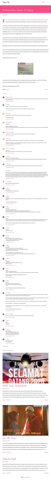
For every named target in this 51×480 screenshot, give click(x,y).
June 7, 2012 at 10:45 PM (10, 153)
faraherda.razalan (9, 132)
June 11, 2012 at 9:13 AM (10, 255)
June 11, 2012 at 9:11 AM (10, 242)
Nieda (7, 156)
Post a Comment (5, 346)
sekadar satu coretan (9, 148)
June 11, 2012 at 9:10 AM (10, 232)
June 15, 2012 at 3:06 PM (10, 335)
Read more (46, 452)
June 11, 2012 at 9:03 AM (10, 203)
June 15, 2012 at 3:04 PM (10, 326)
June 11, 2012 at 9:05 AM (10, 213)
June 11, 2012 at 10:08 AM (10, 317)
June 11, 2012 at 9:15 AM (10, 265)
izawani (7, 292)
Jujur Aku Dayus (9, 438)
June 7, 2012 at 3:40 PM (10, 129)
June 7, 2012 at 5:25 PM (10, 145)
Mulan (7, 104)
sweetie (7, 170)
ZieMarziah (8, 122)
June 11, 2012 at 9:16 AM (10, 277)
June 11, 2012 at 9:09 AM (10, 224)
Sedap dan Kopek (9, 458)
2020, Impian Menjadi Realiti (15, 385)
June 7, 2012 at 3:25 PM (10, 101)
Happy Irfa (6, 2)
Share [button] (46, 89)
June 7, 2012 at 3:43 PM (10, 135)
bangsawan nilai (8, 313)
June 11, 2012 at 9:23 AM (10, 289)
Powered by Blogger (26, 477)
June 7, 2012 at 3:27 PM (10, 110)
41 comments (8, 473)
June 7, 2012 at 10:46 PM (10, 160)
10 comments (8, 452)
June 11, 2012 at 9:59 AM (10, 310)
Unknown (7, 113)
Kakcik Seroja (8, 97)
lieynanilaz (7, 181)
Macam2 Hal (7, 89)
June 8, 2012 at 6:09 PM (10, 178)
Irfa (6, 188)
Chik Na (7, 163)
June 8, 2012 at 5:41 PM (10, 167)
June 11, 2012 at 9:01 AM (10, 192)
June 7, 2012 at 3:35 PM (10, 119)
